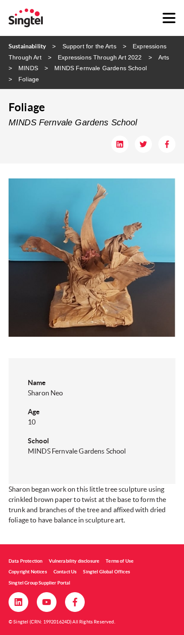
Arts (163, 57)
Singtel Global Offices (106, 571)
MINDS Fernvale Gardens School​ (100, 68)
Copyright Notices (28, 571)
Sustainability (27, 46)
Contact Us (65, 571)
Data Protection (25, 561)
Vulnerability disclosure (74, 561)
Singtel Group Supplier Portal (40, 582)
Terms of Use (120, 561)
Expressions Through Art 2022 (100, 57)
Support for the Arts (89, 46)
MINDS (28, 68)
